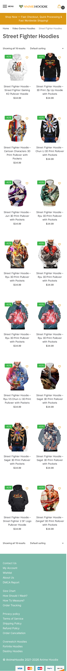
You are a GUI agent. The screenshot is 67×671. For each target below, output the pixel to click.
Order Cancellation (14, 633)
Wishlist (7, 572)
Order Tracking (12, 605)
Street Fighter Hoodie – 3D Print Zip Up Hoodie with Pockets (49, 90)
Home (6, 28)
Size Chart (9, 590)
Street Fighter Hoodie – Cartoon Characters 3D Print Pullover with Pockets (17, 153)
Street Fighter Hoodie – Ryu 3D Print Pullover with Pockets (49, 216)
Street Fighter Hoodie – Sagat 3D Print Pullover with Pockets (49, 399)
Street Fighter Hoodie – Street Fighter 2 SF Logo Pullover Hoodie (17, 521)
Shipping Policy (12, 623)
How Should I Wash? (15, 595)
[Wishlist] (27, 57)
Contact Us (9, 563)
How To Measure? (13, 600)
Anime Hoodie (49, 659)
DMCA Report (11, 582)
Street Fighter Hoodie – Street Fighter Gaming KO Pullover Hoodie (17, 90)
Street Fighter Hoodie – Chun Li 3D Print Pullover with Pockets (50, 151)
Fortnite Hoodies (13, 646)
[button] (60, 6)
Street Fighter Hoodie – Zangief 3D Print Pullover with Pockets (50, 521)
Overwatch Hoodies (15, 641)
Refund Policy (11, 628)
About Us (8, 577)
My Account (10, 567)
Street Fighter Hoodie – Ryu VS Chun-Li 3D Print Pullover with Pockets (17, 399)
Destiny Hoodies (13, 651)
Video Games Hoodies (23, 28)
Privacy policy (11, 613)
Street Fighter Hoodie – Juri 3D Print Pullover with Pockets (17, 216)
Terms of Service (13, 618)
